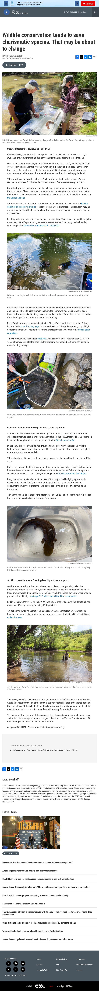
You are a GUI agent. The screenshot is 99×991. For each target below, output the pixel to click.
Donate (89, 3)
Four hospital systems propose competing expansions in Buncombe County (35, 895)
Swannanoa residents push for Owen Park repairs (23, 903)
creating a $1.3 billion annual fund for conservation (53, 596)
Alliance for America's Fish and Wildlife (41, 225)
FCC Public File (61, 970)
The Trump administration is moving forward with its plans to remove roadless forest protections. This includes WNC (47, 913)
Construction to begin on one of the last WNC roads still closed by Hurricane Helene (39, 923)
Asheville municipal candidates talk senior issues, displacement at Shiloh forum (37, 939)
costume (41, 338)
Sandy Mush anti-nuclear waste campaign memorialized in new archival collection (38, 879)
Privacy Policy (61, 959)
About (38, 959)
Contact (39, 965)
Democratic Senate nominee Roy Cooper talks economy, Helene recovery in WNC (37, 862)
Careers (79, 970)
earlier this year (14, 617)
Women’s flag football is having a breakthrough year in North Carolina (32, 931)
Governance (81, 959)
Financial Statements (84, 965)
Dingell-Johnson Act (65, 440)
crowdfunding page (30, 326)
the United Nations (16, 198)
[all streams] (95, 12)
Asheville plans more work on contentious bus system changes (29, 870)
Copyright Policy (42, 970)
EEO (58, 965)
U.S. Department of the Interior (71, 473)
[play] (7, 12)
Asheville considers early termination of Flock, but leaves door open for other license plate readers (45, 887)
